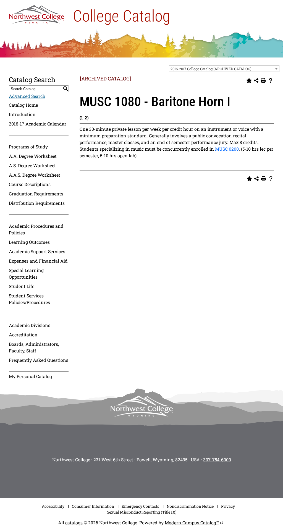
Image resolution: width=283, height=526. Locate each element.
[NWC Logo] (36, 13)
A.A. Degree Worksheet (33, 156)
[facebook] (116, 478)
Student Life (21, 286)
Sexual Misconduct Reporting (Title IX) (141, 512)
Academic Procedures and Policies (36, 229)
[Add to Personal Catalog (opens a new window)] (249, 81)
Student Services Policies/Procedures (29, 299)
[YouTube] (149, 478)
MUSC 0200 (227, 149)
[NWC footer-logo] (141, 406)
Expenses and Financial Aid (38, 261)
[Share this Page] (256, 81)
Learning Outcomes (29, 242)
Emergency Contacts (140, 506)
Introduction (22, 114)
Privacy (228, 506)
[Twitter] (133, 478)
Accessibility (53, 506)
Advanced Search (27, 96)
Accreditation (23, 334)
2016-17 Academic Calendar (37, 124)
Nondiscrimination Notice (190, 506)
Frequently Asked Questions (38, 360)
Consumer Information (93, 506)
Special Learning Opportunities (26, 273)
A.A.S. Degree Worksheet (34, 175)
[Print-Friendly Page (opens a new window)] (263, 81)
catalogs (74, 522)
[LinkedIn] (182, 478)
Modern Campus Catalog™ (192, 522)
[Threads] (166, 478)
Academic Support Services (37, 251)
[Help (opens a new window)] (271, 81)
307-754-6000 (217, 459)
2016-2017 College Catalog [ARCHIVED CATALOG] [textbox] (211, 68)
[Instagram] (100, 478)
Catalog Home (23, 105)
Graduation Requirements (36, 194)
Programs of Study (28, 147)
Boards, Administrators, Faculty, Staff (34, 347)
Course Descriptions (30, 184)
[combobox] (224, 68)
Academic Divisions (29, 325)
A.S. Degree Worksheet (32, 165)
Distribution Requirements (37, 203)
